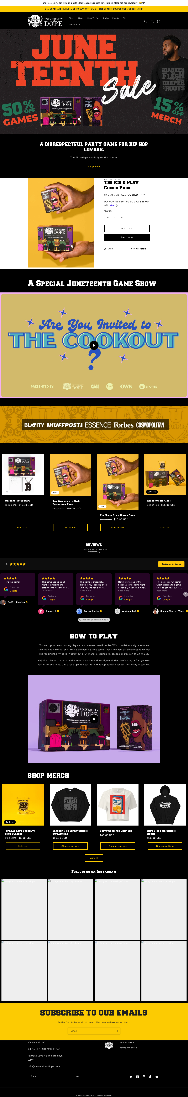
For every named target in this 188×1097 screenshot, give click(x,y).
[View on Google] (3, 611)
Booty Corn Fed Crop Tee (116, 831)
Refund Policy (127, 1042)
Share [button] (111, 249)
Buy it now (127, 237)
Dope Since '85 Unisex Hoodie (161, 832)
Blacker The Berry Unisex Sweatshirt (70, 832)
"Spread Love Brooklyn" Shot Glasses (21, 832)
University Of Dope (17, 501)
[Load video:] (94, 345)
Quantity (108, 211)
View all (94, 858)
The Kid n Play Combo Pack (117, 515)
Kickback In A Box (159, 501)
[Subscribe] (117, 1031)
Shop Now (94, 166)
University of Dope (89, 1096)
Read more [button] (9, 590)
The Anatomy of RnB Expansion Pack (66, 502)
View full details (138, 249)
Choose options (70, 846)
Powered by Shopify (104, 1096)
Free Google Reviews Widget (95, 620)
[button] (145, 21)
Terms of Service (128, 1047)
